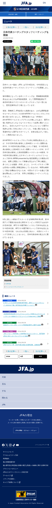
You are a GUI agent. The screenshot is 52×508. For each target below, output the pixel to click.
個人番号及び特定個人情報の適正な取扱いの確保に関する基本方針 (25, 465)
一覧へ (26, 27)
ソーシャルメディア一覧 (42, 445)
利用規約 (6, 458)
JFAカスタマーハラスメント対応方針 (15, 472)
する (4, 390)
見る (4, 383)
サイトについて (8, 452)
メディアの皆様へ (9, 479)
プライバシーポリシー (10, 468)
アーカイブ (7, 475)
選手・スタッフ (39, 14)
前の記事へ (12, 27)
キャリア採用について (10, 482)
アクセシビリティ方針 (10, 455)
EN (44, 3)
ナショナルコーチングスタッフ (14, 287)
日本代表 (8, 284)
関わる (5, 397)
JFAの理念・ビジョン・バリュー (26, 430)
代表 (4, 377)
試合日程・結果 (13, 14)
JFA (3, 404)
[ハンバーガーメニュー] (4, 3)
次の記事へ (40, 27)
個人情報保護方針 (9, 462)
